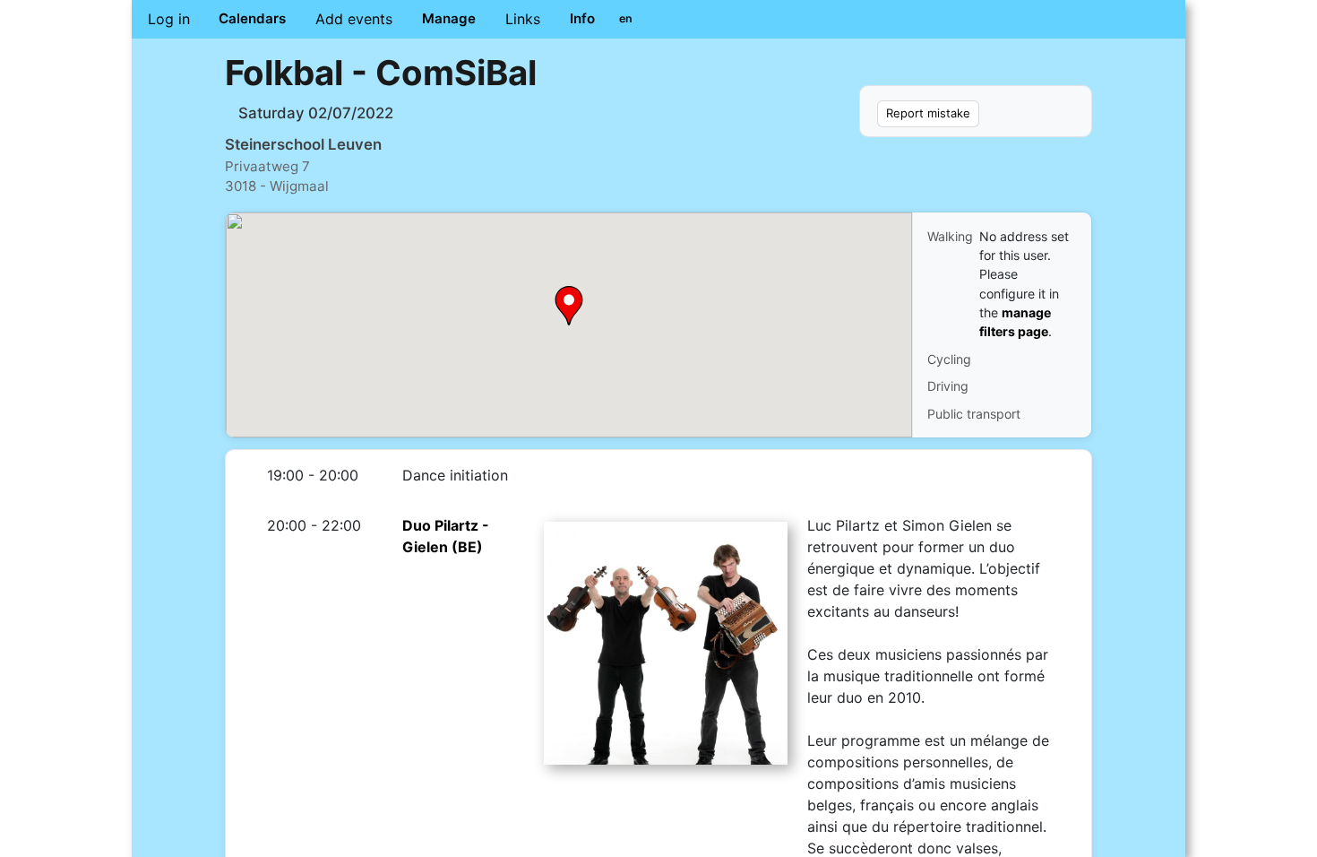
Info (582, 18)
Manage (449, 18)
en (626, 18)
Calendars (252, 18)
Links (522, 19)
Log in (169, 19)
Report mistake (928, 113)
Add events (353, 19)
